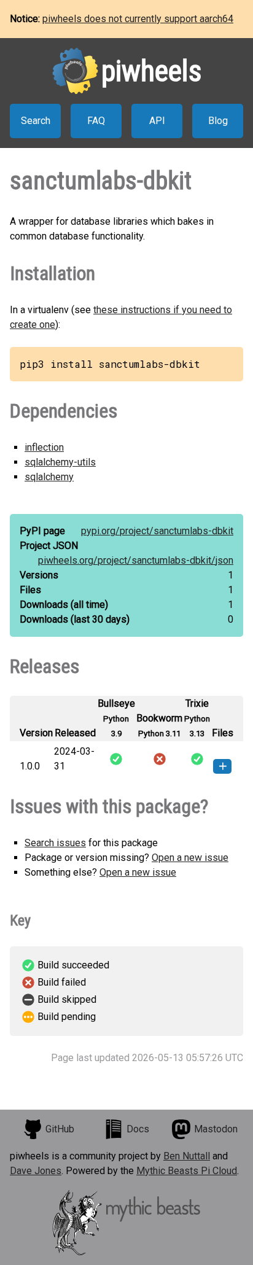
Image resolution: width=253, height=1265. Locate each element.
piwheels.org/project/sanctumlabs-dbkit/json (135, 560)
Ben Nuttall (186, 1156)
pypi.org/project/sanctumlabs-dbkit (157, 531)
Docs (137, 1129)
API (157, 120)
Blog (218, 120)
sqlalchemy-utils (60, 462)
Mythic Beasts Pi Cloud (186, 1171)
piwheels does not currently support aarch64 (137, 19)
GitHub (59, 1129)
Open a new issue (190, 857)
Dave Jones (35, 1171)
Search (35, 120)
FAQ (96, 120)
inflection (44, 447)
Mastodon (216, 1129)
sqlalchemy (49, 477)
